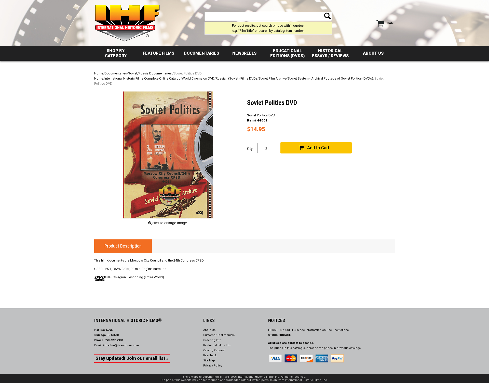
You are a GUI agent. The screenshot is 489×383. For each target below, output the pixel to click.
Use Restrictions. (338, 330)
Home (98, 73)
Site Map (209, 360)
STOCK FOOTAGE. (280, 335)
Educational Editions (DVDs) (287, 53)
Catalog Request (214, 350)
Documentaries (201, 53)
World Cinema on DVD (198, 78)
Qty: (250, 148)
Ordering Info (212, 340)
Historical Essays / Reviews (330, 53)
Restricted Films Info (217, 345)
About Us (373, 53)
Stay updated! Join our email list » (132, 358)
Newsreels (244, 53)
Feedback (210, 355)
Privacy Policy (212, 365)
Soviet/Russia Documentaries (150, 73)
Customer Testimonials (219, 335)
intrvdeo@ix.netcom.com (121, 345)
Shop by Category (116, 53)
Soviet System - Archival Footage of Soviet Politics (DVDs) (330, 78)
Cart (391, 23)
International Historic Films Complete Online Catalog (142, 78)
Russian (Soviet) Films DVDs (236, 78)
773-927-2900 (114, 340)
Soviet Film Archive (273, 78)
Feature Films (158, 53)
